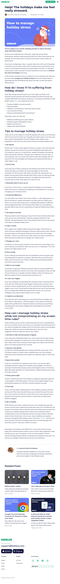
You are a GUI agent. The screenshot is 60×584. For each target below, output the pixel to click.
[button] (42, 566)
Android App (19, 563)
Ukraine (3, 569)
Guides (3, 566)
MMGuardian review (13, 486)
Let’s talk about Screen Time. (42, 486)
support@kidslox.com (12, 545)
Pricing (2, 563)
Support (3, 560)
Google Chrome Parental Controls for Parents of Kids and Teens (16, 516)
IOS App (18, 560)
